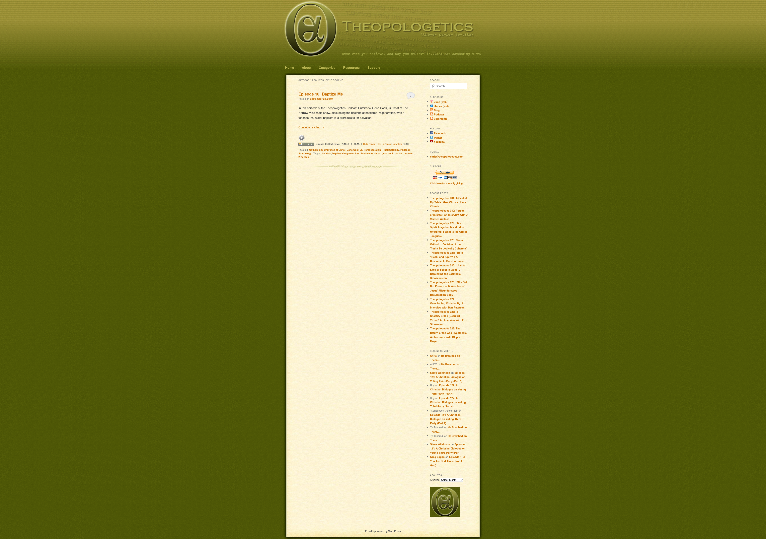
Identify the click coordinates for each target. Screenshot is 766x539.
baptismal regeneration (345, 153)
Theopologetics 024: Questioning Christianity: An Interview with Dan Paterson (447, 303)
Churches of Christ (334, 150)
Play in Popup (384, 143)
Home (289, 67)
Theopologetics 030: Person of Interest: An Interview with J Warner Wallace (449, 215)
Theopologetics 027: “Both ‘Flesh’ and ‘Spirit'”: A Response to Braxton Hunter (447, 257)
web (444, 102)
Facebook (439, 133)
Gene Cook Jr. (355, 150)
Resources (351, 67)
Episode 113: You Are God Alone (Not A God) (447, 461)
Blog (436, 110)
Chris (433, 356)
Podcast (405, 150)
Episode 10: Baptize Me (320, 94)
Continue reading (311, 127)
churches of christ (370, 153)
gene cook (388, 153)
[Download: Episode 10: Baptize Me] (306, 143)
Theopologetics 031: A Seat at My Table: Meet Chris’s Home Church (448, 202)
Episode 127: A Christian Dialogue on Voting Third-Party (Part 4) (448, 389)
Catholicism (316, 150)
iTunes (437, 106)
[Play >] (301, 138)
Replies (303, 157)
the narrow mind (404, 153)
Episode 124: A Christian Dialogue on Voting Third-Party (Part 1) (447, 377)
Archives (434, 479)
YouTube (439, 142)
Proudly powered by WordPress (383, 531)
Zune (436, 102)
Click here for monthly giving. (446, 183)
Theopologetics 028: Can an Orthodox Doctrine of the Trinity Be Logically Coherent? (449, 244)
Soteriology (304, 153)
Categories (327, 67)
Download (397, 143)
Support (373, 67)
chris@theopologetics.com (446, 156)
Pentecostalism (373, 150)
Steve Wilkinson (440, 372)
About (306, 67)
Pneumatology (391, 150)
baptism (326, 153)
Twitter (437, 137)
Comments (440, 118)
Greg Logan (437, 457)
